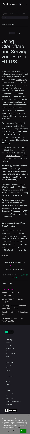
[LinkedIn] (7, 255)
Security (17, 14)
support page (21, 80)
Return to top (7, 283)
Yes (11, 265)
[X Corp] (4, 255)
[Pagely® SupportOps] (7, 14)
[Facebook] (2, 255)
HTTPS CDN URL (13, 156)
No (19, 265)
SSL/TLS (23, 14)
